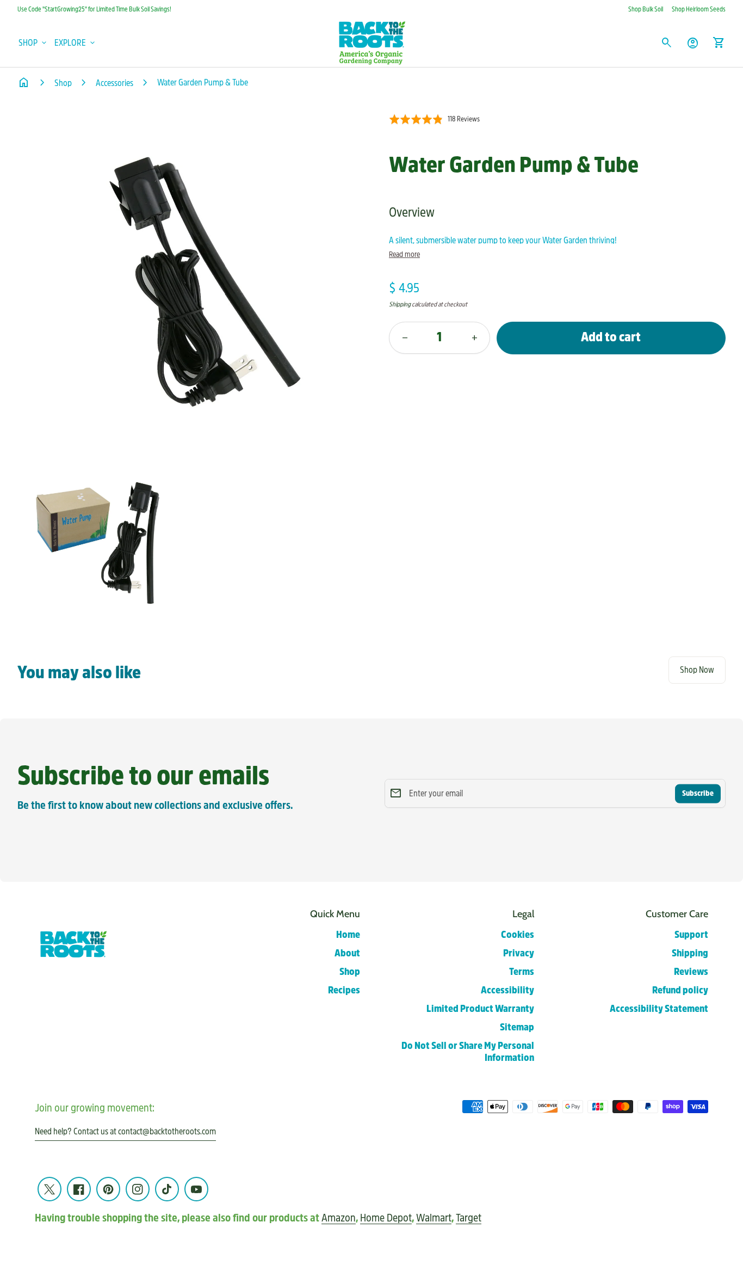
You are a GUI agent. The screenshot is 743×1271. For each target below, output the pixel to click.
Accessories (114, 83)
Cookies (517, 935)
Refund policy (680, 990)
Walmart (433, 1218)
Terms (521, 972)
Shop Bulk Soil (645, 9)
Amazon (338, 1218)
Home (348, 935)
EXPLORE (75, 43)
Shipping (400, 304)
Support (691, 935)
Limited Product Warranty (480, 1009)
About (347, 953)
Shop (63, 83)
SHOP (33, 43)
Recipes (344, 990)
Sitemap (517, 1027)
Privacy (518, 953)
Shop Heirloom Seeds (699, 9)
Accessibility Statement (659, 1009)
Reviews (691, 972)
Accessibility (507, 990)
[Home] (371, 42)
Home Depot (386, 1218)
